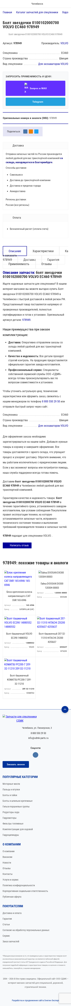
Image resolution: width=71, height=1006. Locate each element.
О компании (8, 851)
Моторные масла (11, 783)
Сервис (6, 935)
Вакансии (7, 857)
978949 (26, 320)
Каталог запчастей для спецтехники (37, 12)
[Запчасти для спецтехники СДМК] (35, 719)
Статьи (6, 924)
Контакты (8, 874)
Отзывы (46, 264)
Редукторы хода (11, 812)
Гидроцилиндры (11, 835)
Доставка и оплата (12, 913)
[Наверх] (65, 709)
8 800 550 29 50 (51, 401)
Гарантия (7, 918)
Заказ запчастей (11, 941)
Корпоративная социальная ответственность (25, 891)
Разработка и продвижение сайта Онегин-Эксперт (35, 1000)
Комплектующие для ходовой (18, 829)
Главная (7, 12)
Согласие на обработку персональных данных (26, 930)
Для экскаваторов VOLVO (53, 64)
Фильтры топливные (13, 823)
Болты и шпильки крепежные (18, 800)
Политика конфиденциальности (19, 885)
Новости (7, 862)
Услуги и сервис (10, 879)
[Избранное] (55, 3)
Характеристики (43, 251)
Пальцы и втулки (11, 789)
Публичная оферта (12, 896)
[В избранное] (32, 573)
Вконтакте (35, 755)
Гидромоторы (10, 818)
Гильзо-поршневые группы (16, 806)
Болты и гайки (10, 795)
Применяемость (19, 264)
